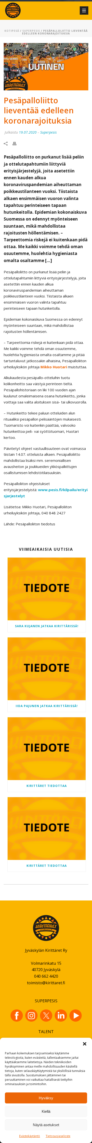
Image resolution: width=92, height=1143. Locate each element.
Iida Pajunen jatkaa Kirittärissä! (47, 706)
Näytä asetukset (46, 1125)
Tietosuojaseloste (58, 1136)
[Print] (17, 143)
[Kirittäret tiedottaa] (47, 748)
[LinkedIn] (61, 1015)
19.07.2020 (28, 132)
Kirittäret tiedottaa (46, 786)
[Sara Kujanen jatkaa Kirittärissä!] (47, 589)
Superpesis (31, 30)
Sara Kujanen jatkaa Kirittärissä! (47, 626)
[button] (84, 1043)
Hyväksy (46, 1098)
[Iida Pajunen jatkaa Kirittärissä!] (47, 668)
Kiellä (46, 1111)
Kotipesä (11, 30)
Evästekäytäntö (29, 1136)
